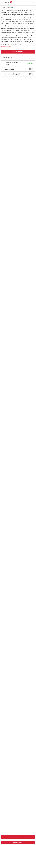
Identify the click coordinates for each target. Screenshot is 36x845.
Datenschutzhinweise (6, 46)
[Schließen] (34, 3)
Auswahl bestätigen (17, 842)
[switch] (31, 69)
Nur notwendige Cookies (17, 837)
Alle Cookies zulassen (18, 51)
